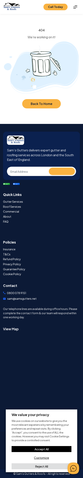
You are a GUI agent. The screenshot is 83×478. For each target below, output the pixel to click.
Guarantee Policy (14, 269)
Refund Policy (12, 259)
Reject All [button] (41, 466)
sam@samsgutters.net (21, 298)
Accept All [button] (42, 449)
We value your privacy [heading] (30, 414)
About (7, 216)
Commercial (11, 211)
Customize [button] (41, 457)
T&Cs (6, 254)
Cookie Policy (12, 274)
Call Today (55, 7)
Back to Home (41, 104)
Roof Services (12, 206)
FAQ (5, 221)
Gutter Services (13, 201)
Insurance (9, 249)
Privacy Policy (12, 264)
